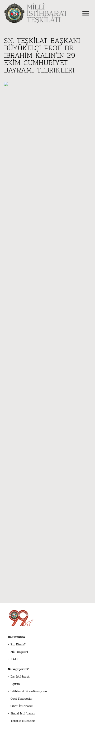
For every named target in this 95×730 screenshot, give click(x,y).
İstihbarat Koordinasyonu (29, 691)
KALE (14, 659)
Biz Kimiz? (18, 644)
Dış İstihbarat (20, 676)
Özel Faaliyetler (22, 698)
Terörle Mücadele (23, 720)
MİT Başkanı (19, 651)
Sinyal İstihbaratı (23, 713)
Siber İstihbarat (22, 706)
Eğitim (15, 684)
